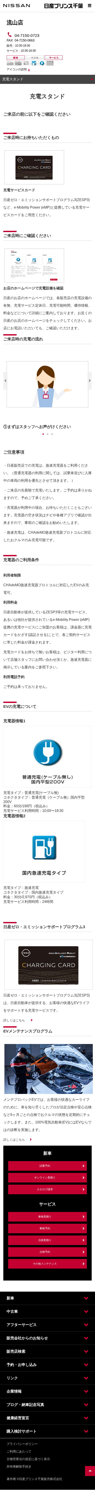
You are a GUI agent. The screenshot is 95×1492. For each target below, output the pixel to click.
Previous (5, 381)
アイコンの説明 (17, 69)
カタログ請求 (45, 1189)
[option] (47, 391)
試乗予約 (45, 1165)
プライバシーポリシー (22, 1444)
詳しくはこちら (14, 1020)
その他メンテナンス (45, 1263)
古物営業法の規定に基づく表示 (28, 1459)
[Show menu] (89, 5)
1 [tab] (43, 434)
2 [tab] (47, 434)
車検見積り (44, 1216)
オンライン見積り (44, 1177)
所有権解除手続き (19, 1466)
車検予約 (45, 1228)
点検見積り (44, 1240)
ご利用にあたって (19, 1451)
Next (89, 381)
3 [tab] (52, 434)
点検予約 (45, 1251)
